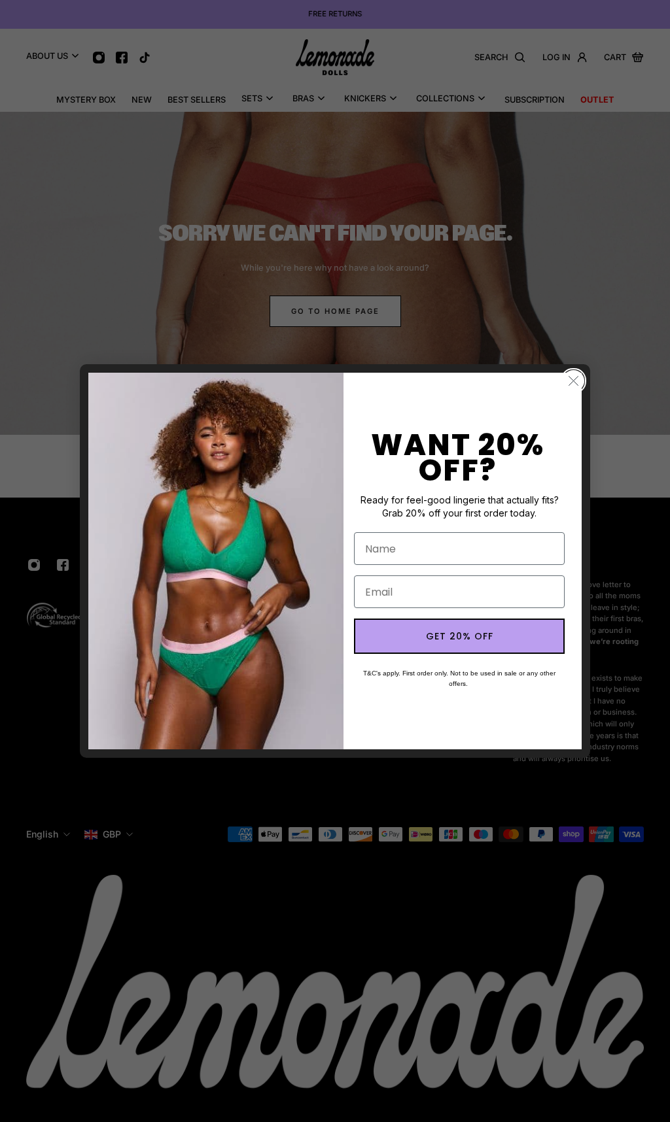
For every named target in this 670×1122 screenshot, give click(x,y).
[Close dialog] (573, 380)
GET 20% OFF (459, 636)
